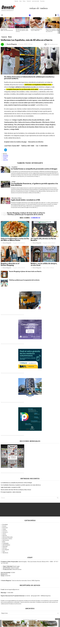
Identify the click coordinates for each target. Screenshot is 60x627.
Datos (24, 1)
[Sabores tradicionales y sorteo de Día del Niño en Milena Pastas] (15, 229)
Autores (16, 1)
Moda (3, 541)
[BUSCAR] (58, 15)
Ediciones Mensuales (7, 537)
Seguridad (4, 546)
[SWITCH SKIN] (56, 15)
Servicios (4, 548)
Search (57, 498)
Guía (20, 1)
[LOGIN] (30, 15)
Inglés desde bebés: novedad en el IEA (25, 200)
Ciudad (13, 181)
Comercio (35, 218)
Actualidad (14, 167)
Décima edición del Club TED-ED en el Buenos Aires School (22, 30)
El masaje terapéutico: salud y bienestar (11, 492)
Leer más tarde (35, 1)
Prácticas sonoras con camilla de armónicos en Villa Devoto (52, 30)
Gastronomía (5, 540)
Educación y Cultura (16, 198)
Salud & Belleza (6, 545)
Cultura (4, 534)
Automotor (5, 527)
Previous (1, 25)
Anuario (4, 526)
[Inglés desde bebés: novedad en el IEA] (7, 22)
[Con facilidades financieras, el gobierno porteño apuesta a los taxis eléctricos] (5, 184)
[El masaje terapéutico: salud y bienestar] (37, 22)
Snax (3, 551)
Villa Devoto (5, 552)
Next (59, 25)
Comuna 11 (5, 532)
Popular (33, 8)
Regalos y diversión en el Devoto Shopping (10, 264)
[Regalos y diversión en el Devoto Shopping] (15, 254)
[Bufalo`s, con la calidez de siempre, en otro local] (45, 254)
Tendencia (44, 8)
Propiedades (5, 543)
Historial (29, 1)
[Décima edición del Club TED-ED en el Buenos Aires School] (22, 22)
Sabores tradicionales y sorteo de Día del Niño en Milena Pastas (15, 239)
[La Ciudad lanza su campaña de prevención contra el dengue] (5, 169)
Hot (37, 8)
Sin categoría (5, 549)
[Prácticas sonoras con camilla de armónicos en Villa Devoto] (52, 22)
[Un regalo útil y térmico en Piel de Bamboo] (45, 229)
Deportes (4, 535)
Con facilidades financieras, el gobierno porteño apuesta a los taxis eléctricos (21, 485)
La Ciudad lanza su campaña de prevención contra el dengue (34, 169)
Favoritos (42, 1)
